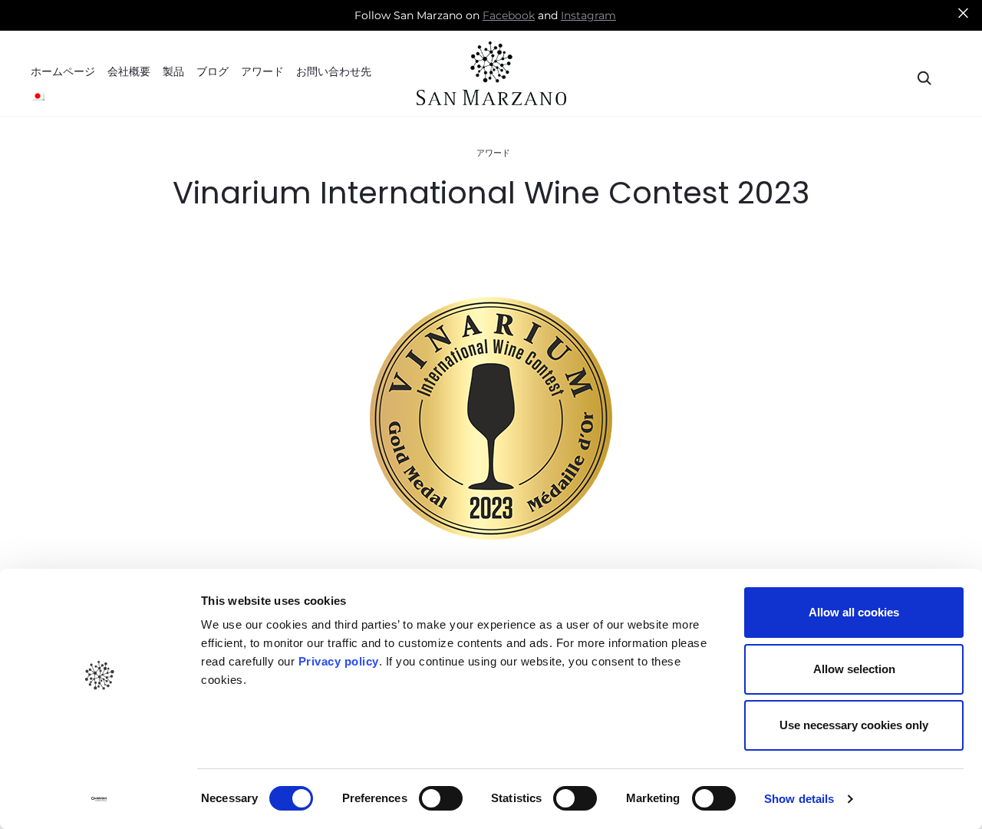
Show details (799, 798)
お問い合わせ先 (333, 72)
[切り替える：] (37, 96)
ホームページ (63, 72)
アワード (262, 72)
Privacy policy (337, 661)
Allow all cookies (854, 612)
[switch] (441, 798)
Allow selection (854, 668)
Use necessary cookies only (853, 725)
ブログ (212, 72)
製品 (173, 72)
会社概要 (128, 72)
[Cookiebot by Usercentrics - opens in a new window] (99, 799)
